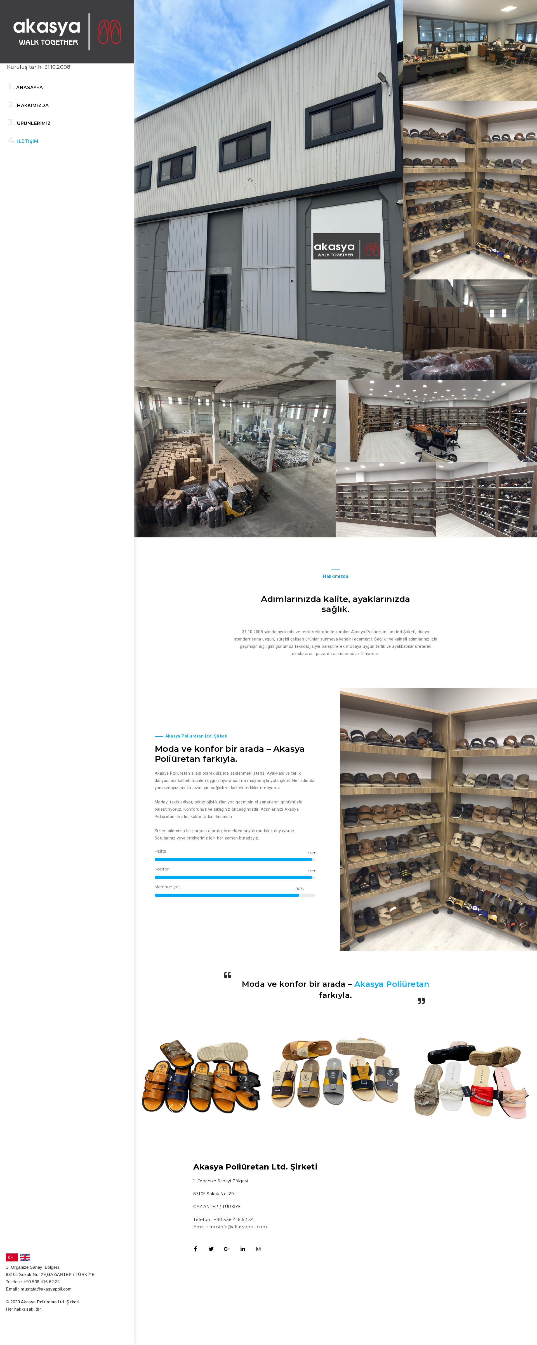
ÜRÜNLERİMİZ (34, 123)
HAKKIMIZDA (33, 105)
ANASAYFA (29, 87)
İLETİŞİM (27, 141)
